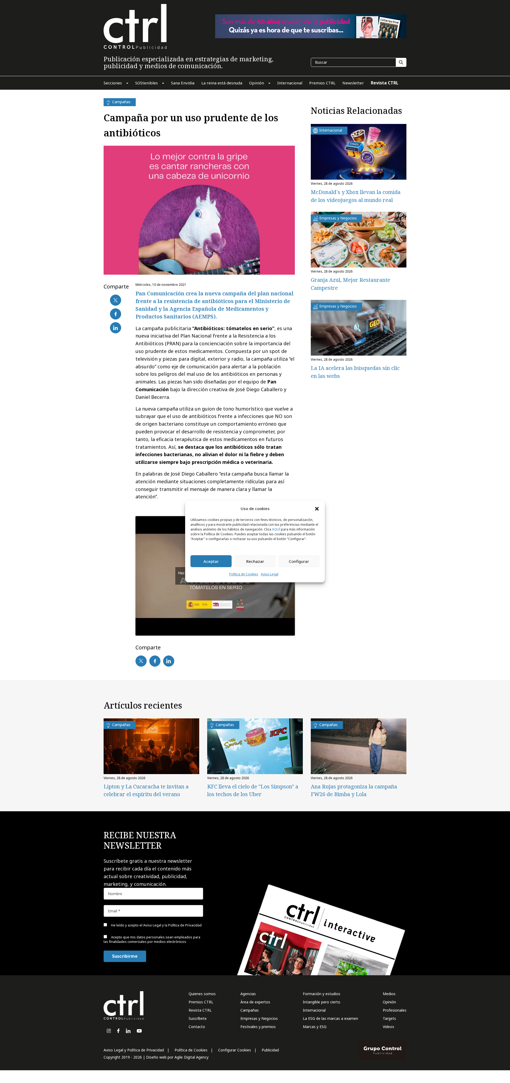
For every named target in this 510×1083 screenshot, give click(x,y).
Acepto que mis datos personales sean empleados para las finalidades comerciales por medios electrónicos (152, 939)
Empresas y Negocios (259, 1018)
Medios (389, 993)
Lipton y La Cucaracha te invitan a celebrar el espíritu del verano (146, 790)
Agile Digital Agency (192, 1057)
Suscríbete (198, 1018)
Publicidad (270, 1049)
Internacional (314, 1010)
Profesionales (394, 1010)
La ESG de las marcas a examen (330, 1018)
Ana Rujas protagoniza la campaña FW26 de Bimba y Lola (354, 790)
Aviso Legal (269, 574)
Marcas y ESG (314, 1026)
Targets (389, 1018)
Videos (388, 1026)
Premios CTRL (201, 1001)
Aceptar (211, 561)
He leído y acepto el (156, 925)
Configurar (299, 561)
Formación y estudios (321, 993)
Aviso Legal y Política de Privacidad (134, 1049)
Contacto (197, 1026)
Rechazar (255, 561)
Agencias (248, 993)
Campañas (249, 1010)
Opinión (389, 1001)
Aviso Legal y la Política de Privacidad (172, 925)
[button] (317, 508)
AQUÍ (276, 529)
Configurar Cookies (234, 1049)
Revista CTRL (200, 1010)
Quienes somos (202, 993)
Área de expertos (255, 1001)
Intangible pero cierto (321, 1001)
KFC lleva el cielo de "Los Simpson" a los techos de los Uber (252, 790)
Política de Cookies (243, 574)
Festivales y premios (258, 1026)
